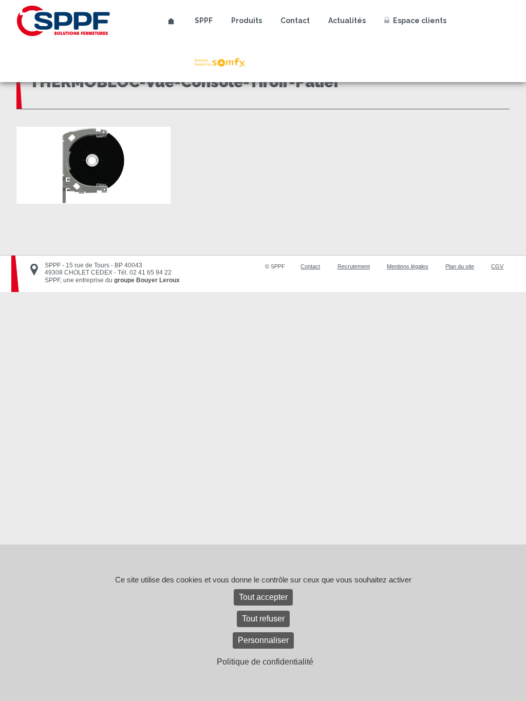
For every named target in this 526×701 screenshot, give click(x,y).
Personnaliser (263, 640)
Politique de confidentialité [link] (265, 661)
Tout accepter (263, 597)
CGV (497, 266)
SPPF (204, 20)
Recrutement (353, 266)
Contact (295, 20)
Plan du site (459, 266)
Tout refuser (263, 618)
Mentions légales (407, 266)
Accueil (171, 21)
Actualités (347, 20)
